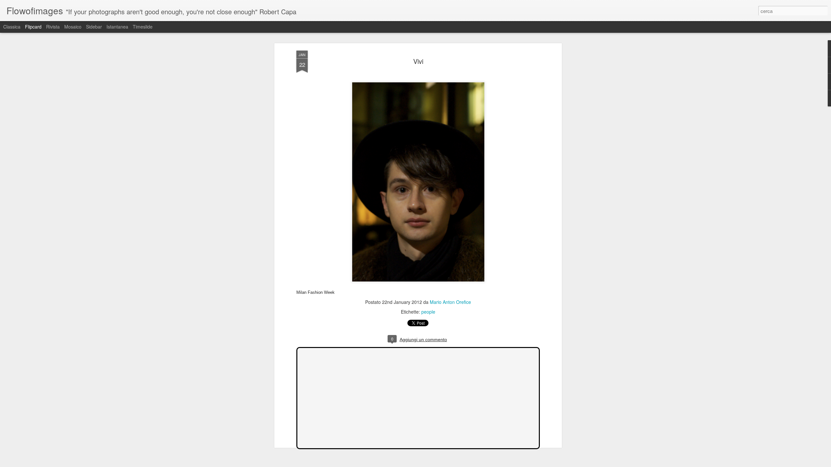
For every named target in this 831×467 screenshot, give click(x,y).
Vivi (418, 61)
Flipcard (33, 26)
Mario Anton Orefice (450, 302)
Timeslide (143, 26)
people (428, 311)
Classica (11, 26)
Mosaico (72, 26)
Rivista (53, 26)
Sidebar (94, 26)
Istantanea (117, 26)
